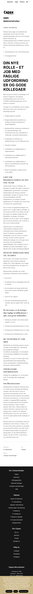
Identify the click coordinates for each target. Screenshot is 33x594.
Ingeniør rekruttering (16, 505)
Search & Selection (16, 499)
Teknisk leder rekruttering (16, 508)
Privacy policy (23, 588)
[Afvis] (31, 585)
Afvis (15, 591)
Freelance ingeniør (16, 517)
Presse (16, 538)
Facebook (16, 554)
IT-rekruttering (16, 502)
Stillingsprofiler (16, 480)
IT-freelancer (16, 514)
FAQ (16, 489)
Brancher (16, 477)
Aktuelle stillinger (16, 483)
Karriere (16, 535)
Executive (10, 2)
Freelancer (16, 511)
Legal (16, 2)
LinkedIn (16, 551)
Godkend (9, 591)
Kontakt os (16, 541)
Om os (16, 532)
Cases (16, 474)
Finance (22, 2)
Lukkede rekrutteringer (16, 486)
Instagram (16, 557)
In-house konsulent (16, 520)
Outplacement (16, 523)
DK (27, 2)
